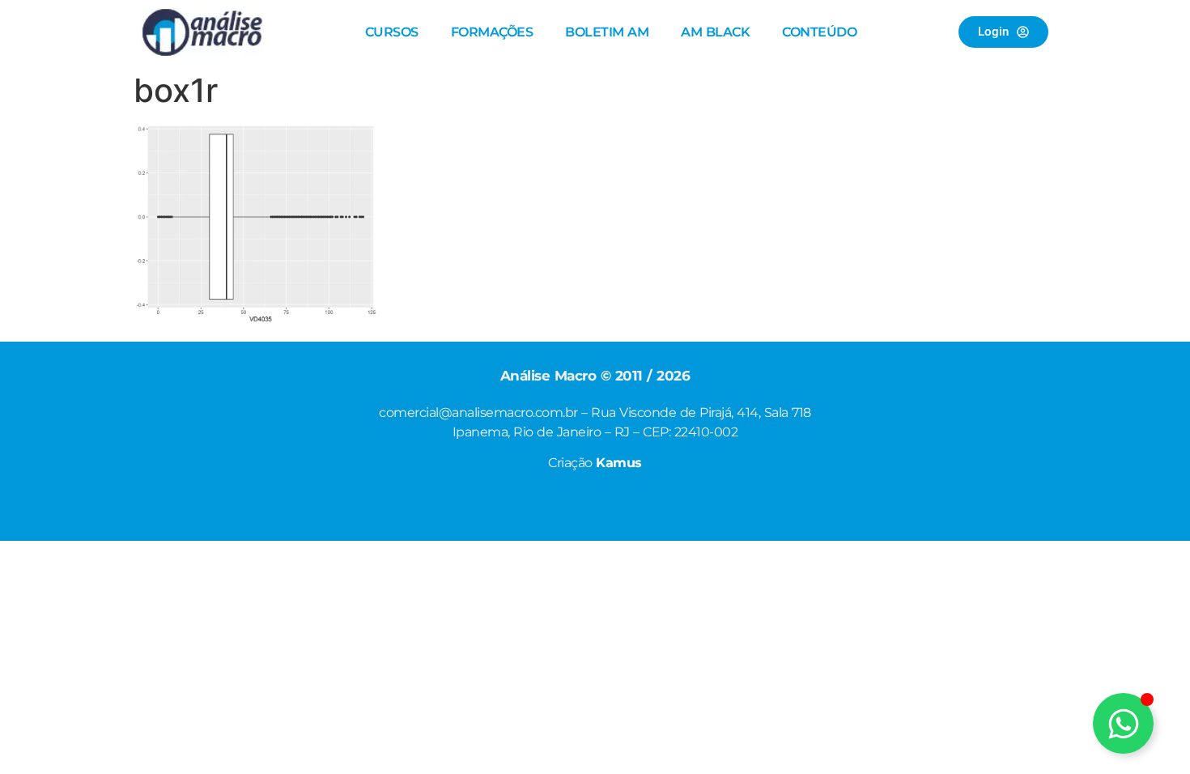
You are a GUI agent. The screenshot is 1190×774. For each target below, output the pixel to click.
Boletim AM (606, 32)
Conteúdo (819, 32)
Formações (492, 32)
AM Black (715, 32)
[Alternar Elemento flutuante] (1123, 723)
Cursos (392, 32)
